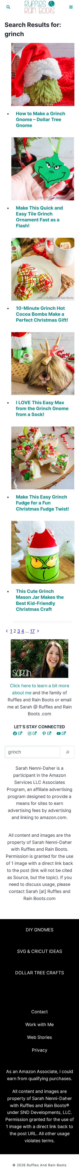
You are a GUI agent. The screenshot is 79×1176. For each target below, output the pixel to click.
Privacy (39, 1050)
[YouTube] (49, 999)
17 (32, 631)
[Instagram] (29, 999)
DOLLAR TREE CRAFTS (39, 972)
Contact (39, 1011)
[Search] (67, 752)
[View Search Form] (8, 7)
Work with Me (39, 1024)
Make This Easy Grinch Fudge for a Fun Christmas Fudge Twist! (42, 503)
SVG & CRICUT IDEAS (39, 951)
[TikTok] (59, 999)
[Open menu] (70, 7)
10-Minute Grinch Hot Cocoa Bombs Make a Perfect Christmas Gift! (42, 314)
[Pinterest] (39, 999)
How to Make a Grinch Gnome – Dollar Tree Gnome (40, 119)
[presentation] (43, 74)
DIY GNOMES (39, 929)
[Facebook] (19, 999)
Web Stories (39, 1037)
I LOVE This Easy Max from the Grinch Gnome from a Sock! (42, 408)
